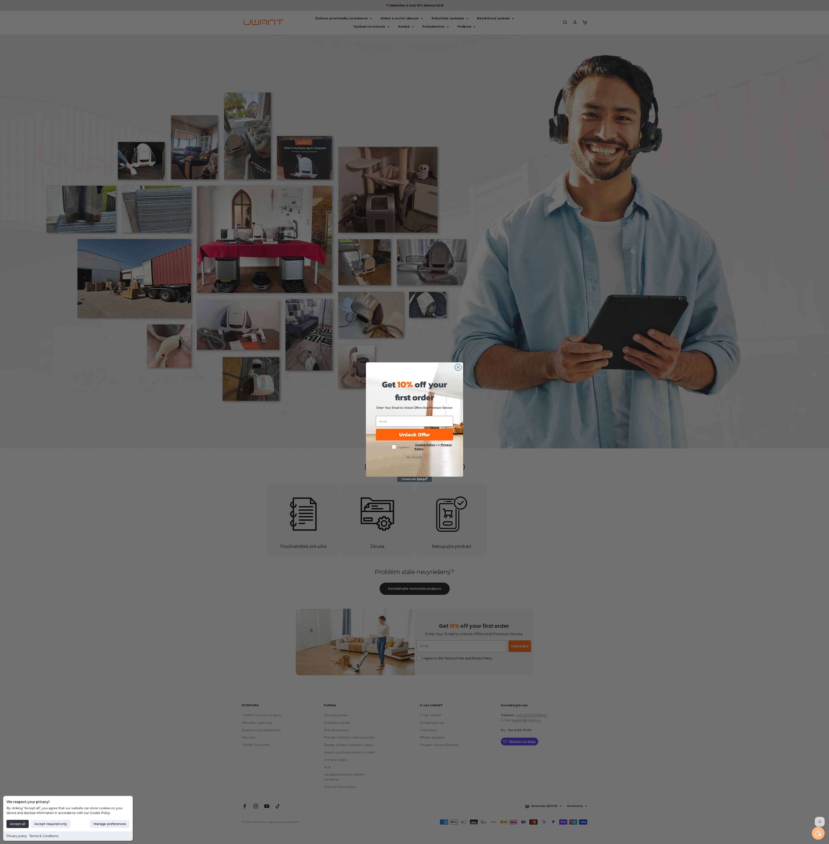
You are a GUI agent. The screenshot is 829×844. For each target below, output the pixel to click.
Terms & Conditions (43, 836)
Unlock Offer (414, 434)
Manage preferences (109, 824)
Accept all (17, 824)
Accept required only (50, 824)
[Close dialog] (458, 367)
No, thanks (414, 457)
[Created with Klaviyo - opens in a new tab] (414, 479)
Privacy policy (16, 836)
